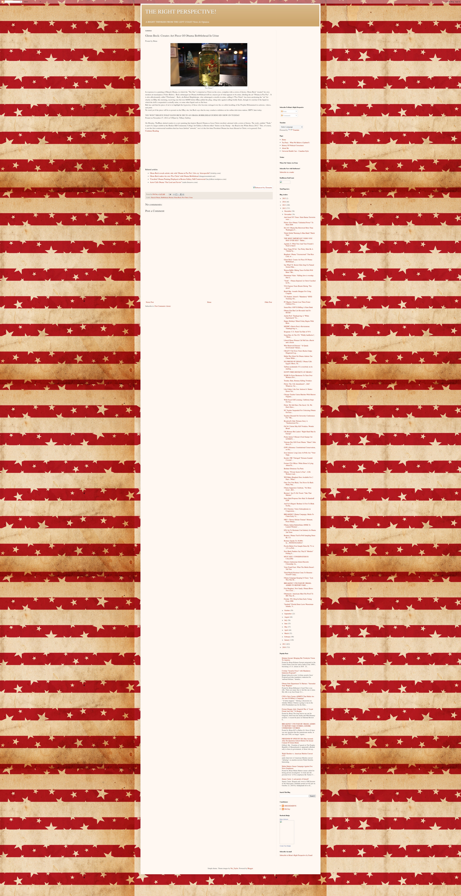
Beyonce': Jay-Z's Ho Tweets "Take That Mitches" (297, 494)
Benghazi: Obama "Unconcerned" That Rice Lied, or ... (299, 255)
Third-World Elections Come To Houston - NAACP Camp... (298, 573)
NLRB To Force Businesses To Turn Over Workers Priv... (298, 376)
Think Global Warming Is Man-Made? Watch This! (299, 234)
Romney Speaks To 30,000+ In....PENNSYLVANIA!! (293, 542)
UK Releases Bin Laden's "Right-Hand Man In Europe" (299, 432)
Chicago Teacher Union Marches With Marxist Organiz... (299, 395)
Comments (286, 115)
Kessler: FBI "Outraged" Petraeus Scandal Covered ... (298, 459)
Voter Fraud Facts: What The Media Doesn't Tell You (299, 568)
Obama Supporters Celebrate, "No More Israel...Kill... (297, 489)
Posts (285, 111)
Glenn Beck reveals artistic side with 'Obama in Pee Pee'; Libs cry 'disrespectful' (180, 173)
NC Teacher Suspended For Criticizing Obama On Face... (299, 411)
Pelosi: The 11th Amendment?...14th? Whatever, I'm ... (297, 385)
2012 (284, 208)
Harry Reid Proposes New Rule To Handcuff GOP (299, 499)
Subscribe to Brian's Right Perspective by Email (296, 855)
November (288, 214)
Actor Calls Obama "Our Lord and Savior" (166, 182)
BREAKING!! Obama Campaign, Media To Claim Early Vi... (299, 515)
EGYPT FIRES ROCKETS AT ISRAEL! (298, 372)
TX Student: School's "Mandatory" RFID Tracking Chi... (298, 297)
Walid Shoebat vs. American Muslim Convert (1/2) (297, 754)
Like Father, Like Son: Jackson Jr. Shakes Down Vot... (298, 390)
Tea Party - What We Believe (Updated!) (296, 142)
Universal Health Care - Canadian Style (295, 151)
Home (209, 302)
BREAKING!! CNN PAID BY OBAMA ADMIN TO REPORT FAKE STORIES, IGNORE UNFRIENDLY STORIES (298, 726)
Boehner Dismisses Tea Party (294, 468)
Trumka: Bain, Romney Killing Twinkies (298, 380)
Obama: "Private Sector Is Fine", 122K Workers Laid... (297, 473)
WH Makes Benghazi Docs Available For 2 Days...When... (298, 478)
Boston (171, 197)
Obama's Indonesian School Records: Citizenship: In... (296, 563)
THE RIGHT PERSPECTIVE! (180, 11)
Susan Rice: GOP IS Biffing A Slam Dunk (298, 307)
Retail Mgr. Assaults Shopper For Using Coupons (297, 292)
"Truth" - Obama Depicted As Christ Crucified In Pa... (299, 282)
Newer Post (150, 302)
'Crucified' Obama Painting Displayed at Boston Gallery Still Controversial (178, 179)
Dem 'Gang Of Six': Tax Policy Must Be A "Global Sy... (298, 250)
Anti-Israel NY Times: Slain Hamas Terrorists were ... (299, 218)
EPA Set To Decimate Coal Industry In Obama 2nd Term (300, 531)
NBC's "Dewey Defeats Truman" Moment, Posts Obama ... (298, 520)
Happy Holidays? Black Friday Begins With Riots (299, 322)
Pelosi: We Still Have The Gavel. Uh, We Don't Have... (298, 406)
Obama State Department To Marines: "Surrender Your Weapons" (298, 684)
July (286, 620)
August (287, 617)
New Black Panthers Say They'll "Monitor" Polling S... (298, 552)
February (287, 637)
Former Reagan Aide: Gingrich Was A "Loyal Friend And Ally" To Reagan (297, 710)
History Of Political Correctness (293, 145)
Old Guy (287, 809)
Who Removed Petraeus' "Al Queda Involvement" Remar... (296, 346)
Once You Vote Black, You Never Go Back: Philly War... (299, 483)
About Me (285, 148)
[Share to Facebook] (181, 194)
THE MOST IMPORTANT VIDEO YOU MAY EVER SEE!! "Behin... (298, 239)
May (286, 627)
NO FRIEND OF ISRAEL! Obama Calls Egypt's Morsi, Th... (298, 362)
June (286, 623)
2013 (284, 205)
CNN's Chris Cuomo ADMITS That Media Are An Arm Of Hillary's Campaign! (298, 697)
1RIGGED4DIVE (290, 806)
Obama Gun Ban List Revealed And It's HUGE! (297, 311)
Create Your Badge (285, 846)
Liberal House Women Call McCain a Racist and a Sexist (299, 341)
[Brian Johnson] (287, 843)
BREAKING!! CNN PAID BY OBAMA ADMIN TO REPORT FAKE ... (297, 584)
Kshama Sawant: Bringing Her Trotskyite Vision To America (298, 659)
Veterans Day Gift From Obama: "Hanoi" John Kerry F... (300, 443)
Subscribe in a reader (287, 172)
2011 (284, 644)
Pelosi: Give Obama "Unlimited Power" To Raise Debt (298, 223)
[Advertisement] (209, 283)
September (288, 613)
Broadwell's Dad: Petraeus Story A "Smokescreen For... (296, 422)
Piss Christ (185, 197)
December (288, 211)
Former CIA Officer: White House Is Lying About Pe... (298, 464)
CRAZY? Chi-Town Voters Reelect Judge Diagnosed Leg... (298, 352)
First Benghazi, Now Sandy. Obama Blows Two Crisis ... (298, 589)
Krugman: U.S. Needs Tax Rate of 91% (297, 331)
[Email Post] (169, 194)
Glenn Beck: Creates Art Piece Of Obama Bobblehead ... (298, 260)
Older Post (268, 302)
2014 (284, 202)
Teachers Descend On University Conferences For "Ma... (299, 417)
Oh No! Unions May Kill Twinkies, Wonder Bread (299, 427)
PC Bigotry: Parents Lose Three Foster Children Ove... (297, 303)
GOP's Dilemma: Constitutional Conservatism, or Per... (299, 448)
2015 (284, 198)
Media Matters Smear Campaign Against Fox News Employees (297, 767)
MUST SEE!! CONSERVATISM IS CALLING (296, 557)
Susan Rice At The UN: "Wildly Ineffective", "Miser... (299, 336)
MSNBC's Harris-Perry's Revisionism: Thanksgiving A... (297, 327)
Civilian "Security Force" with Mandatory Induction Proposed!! (296, 672)
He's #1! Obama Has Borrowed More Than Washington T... (298, 229)
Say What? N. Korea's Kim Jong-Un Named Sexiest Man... (299, 266)
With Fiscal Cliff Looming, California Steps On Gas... (299, 401)
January (287, 640)
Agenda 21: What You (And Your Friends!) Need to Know (299, 245)
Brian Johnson (284, 819)
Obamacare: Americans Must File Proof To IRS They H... (298, 595)
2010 (284, 647)
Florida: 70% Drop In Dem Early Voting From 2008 (298, 600)
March (286, 633)
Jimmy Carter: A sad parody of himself (295, 779)
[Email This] (174, 194)
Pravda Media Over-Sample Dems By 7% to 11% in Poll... (299, 547)
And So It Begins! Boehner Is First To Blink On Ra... (299, 504)
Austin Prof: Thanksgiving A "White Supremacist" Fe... (296, 317)
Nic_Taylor (234, 868)
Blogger (250, 868)
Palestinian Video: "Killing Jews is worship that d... (298, 276)
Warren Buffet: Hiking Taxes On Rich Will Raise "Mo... (298, 271)
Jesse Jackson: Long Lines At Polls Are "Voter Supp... (299, 454)
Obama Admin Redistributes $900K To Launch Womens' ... (297, 526)
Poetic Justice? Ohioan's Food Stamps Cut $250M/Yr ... (298, 438)
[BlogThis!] (176, 194)
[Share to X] (178, 194)
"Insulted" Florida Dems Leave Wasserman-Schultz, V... (299, 605)
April (286, 630)
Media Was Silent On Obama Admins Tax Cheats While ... (298, 357)
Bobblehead (164, 197)
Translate (296, 130)
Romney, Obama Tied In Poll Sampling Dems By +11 (299, 536)
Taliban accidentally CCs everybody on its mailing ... (298, 368)
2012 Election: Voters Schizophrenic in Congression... (297, 510)
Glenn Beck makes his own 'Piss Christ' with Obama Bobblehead (174, 176)
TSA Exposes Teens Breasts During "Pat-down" (298, 287)
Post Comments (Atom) (163, 306)
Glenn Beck (177, 197)
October (287, 610)
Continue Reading (152, 131)
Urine (191, 197)
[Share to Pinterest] (183, 194)
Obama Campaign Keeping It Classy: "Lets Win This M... (298, 579)
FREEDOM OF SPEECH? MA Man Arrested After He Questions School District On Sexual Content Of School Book (297, 740)
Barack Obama (155, 197)
